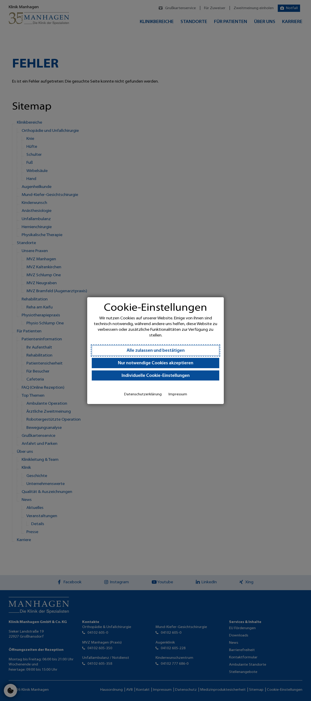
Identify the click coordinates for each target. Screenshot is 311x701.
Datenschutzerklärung (143, 394)
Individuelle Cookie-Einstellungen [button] (156, 376)
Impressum (177, 394)
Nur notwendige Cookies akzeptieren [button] (155, 363)
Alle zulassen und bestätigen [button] (156, 351)
